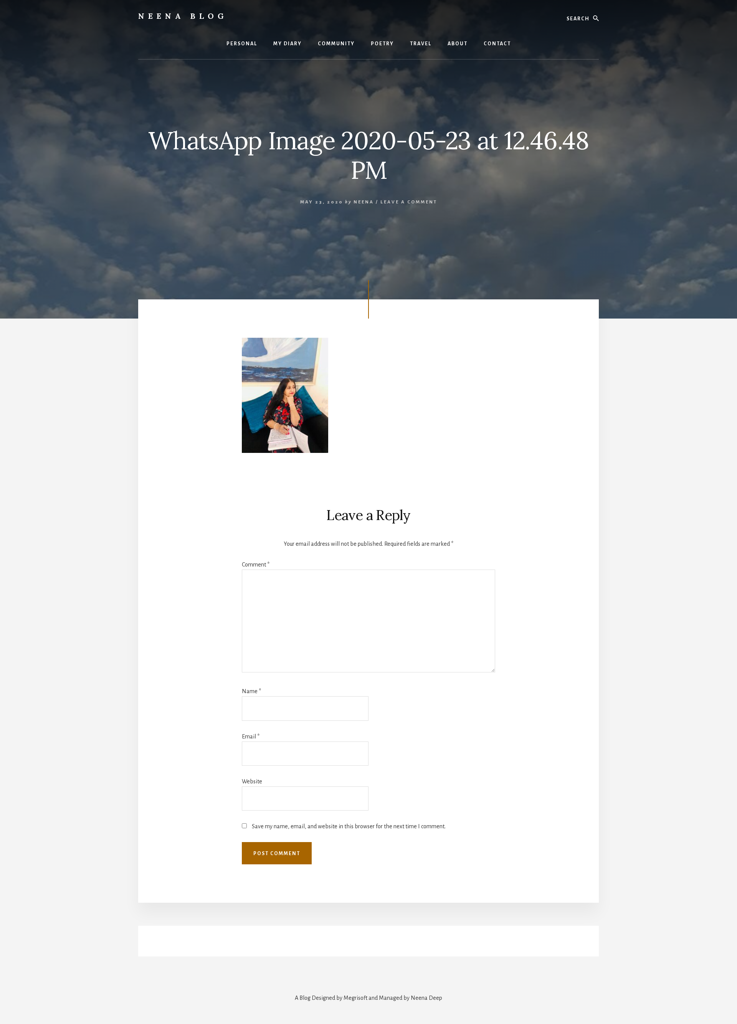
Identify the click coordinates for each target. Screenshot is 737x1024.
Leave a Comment (408, 202)
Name (251, 691)
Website (252, 781)
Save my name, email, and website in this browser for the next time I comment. (349, 826)
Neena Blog (183, 16)
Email (250, 736)
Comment (255, 565)
